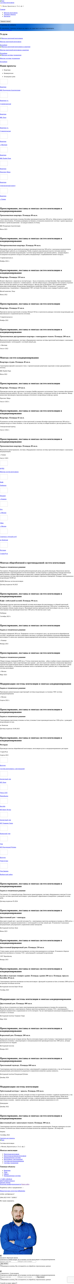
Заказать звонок (5, 21)
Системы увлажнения (11, 1163)
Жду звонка (4, 1263)
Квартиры (7, 1170)
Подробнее (3, 45)
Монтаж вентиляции (11, 13)
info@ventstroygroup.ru (7, 1181)
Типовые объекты (10, 14)
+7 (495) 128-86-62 (6, 19)
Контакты (7, 16)
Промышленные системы (12, 1157)
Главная (2, 9)
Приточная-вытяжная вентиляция (15, 1156)
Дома (5, 1172)
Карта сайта (25, 1184)
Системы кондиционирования (14, 1161)
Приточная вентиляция (11, 1154)
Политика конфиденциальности (10, 1184)
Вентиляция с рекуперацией (13, 1159)
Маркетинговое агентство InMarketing (12, 1191)
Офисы (6, 1174)
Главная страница (6, 30)
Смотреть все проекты (7, 1138)
